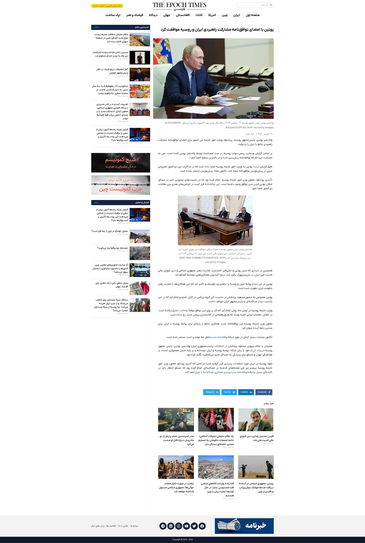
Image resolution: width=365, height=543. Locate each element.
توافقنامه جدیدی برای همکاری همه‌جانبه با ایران (221, 372)
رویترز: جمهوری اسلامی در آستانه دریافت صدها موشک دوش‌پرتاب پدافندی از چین (256, 487)
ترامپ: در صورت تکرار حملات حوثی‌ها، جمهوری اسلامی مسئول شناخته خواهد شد (176, 487)
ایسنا (256, 167)
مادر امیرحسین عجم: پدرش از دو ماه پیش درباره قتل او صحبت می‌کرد (177, 440)
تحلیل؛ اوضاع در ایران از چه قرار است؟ (110, 231)
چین (225, 15)
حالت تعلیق (178, 310)
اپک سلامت (113, 15)
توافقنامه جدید (219, 337)
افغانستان (183, 15)
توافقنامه (210, 184)
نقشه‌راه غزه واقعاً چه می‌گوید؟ (112, 248)
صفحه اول (253, 15)
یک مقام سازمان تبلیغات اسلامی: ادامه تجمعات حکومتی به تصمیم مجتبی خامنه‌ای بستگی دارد (216, 440)
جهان (166, 15)
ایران (237, 15)
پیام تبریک (256, 350)
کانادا (199, 15)
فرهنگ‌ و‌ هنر (134, 15)
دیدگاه (153, 15)
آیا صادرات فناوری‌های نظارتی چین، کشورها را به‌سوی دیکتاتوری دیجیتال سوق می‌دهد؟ (110, 268)
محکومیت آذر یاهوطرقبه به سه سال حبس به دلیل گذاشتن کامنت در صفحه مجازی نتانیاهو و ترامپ (110, 90)
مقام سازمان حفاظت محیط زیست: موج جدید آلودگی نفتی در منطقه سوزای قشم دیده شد (111, 38)
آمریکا (212, 15)
